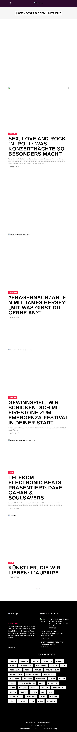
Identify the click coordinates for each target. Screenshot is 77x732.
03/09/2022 (14, 166)
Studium (54, 696)
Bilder (59, 661)
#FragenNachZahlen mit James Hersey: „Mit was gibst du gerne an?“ (37, 305)
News (11, 472)
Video (40, 701)
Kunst (52, 679)
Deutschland (26, 665)
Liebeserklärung (27, 683)
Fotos (27, 670)
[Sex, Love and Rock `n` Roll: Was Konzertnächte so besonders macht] (38, 107)
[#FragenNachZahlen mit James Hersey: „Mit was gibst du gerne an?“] (38, 260)
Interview (40, 679)
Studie (43, 696)
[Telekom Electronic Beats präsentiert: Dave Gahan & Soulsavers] (38, 452)
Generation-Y (16, 674)
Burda (13, 665)
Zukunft (51, 701)
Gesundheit (49, 674)
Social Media (16, 696)
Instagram (15, 679)
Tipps (12, 701)
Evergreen (41, 665)
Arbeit (35, 661)
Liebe (12, 683)
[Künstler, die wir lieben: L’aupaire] (38, 535)
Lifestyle (13, 133)
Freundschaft (52, 670)
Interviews (13, 292)
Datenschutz (25, 729)
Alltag (13, 661)
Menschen (52, 683)
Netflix (34, 688)
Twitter (22, 701)
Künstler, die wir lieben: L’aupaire (34, 570)
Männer (22, 688)
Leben (62, 679)
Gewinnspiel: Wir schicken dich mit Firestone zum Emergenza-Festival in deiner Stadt (38, 412)
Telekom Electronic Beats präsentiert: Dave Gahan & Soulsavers (35, 488)
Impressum (30, 722)
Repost (23, 692)
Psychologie (58, 688)
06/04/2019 (14, 317)
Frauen (38, 670)
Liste (41, 683)
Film (63, 665)
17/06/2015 (14, 577)
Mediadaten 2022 (44, 722)
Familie (54, 665)
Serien (34, 692)
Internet (28, 679)
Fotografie (15, 670)
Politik (45, 688)
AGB (35, 729)
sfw (50, 692)
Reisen (13, 692)
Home (20, 13)
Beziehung (47, 661)
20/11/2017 (14, 433)
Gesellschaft (33, 674)
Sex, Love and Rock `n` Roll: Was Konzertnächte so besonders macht (37, 146)
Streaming (31, 696)
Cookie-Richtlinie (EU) (48, 729)
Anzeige (24, 661)
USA (32, 701)
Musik (12, 688)
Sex (42, 692)
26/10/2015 (14, 508)
